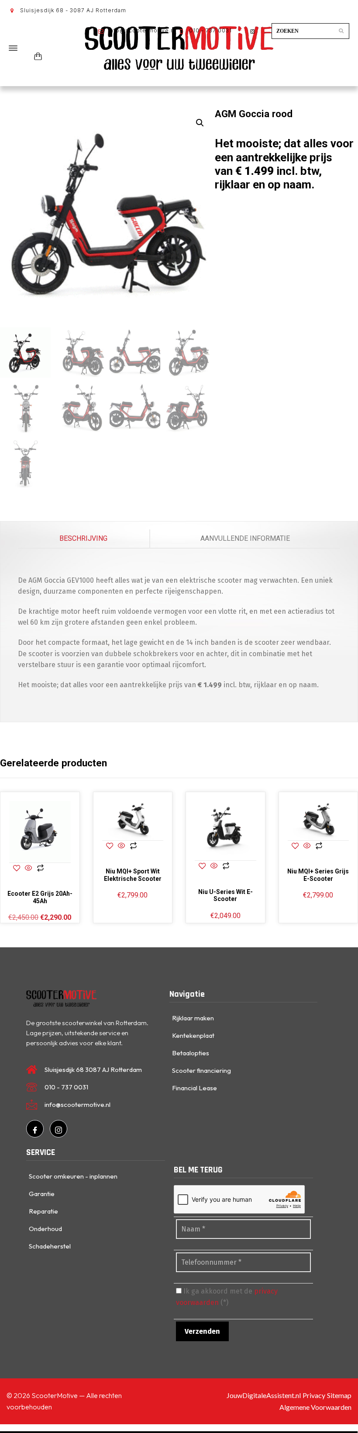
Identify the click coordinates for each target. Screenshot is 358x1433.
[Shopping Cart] (36, 56)
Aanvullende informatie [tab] (245, 538)
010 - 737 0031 (209, 30)
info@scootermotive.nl (141, 30)
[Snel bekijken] (28, 868)
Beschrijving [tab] (83, 538)
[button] (200, 123)
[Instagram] (58, 1128)
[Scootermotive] (179, 48)
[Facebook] (35, 1128)
